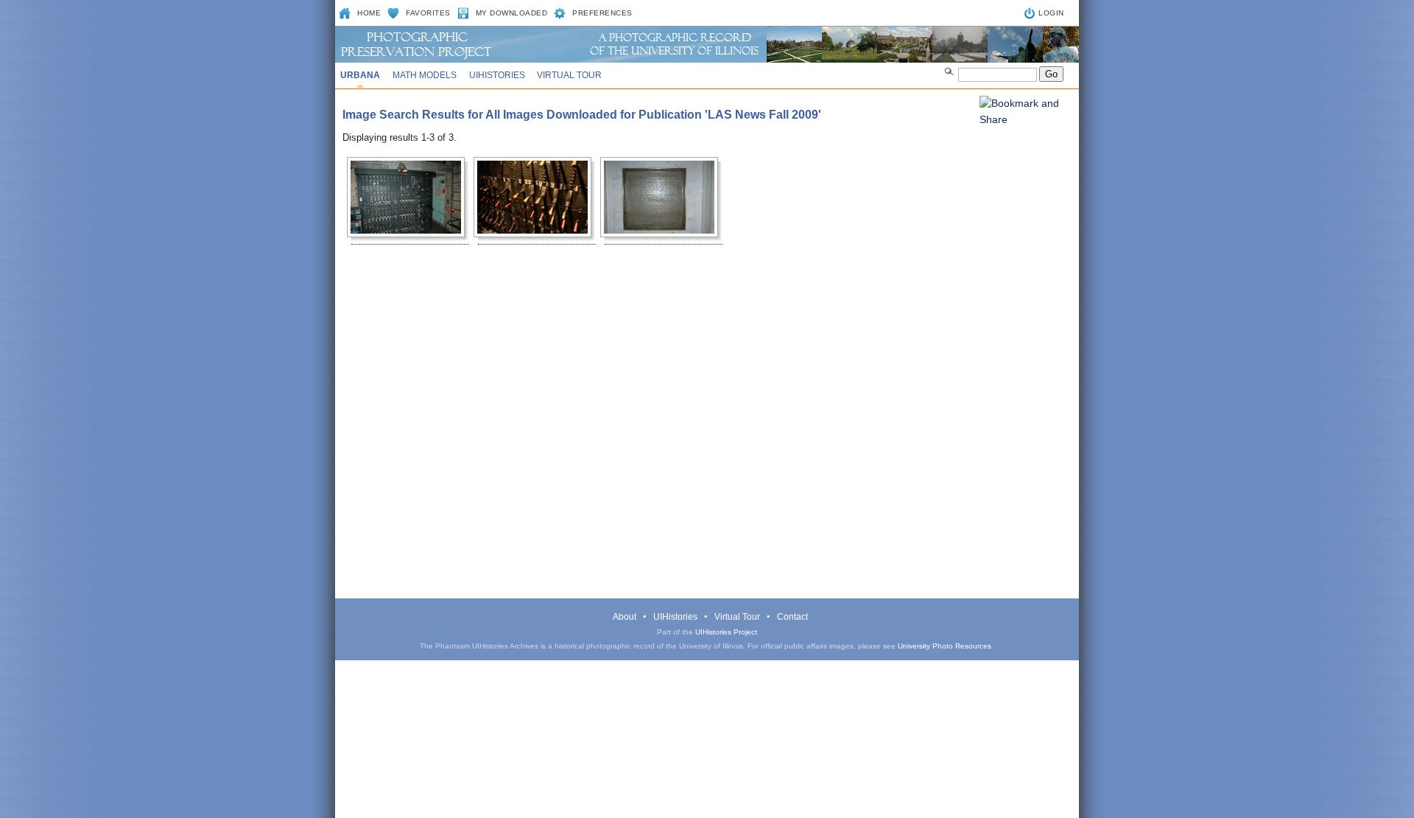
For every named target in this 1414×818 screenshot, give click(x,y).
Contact (792, 616)
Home (369, 13)
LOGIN (1051, 13)
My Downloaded (512, 13)
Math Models (425, 75)
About (624, 616)
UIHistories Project (726, 632)
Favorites (428, 13)
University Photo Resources (944, 646)
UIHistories (497, 75)
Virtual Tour (569, 75)
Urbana (360, 75)
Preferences (602, 13)
